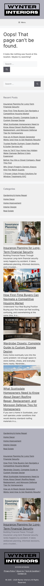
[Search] (6, 69)
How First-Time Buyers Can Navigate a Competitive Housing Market (21, 299)
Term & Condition (32, 571)
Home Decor (9, 199)
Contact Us (22, 573)
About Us (20, 571)
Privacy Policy (9, 571)
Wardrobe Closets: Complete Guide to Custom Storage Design (22, 347)
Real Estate (8, 211)
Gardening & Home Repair (15, 195)
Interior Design (9, 207)
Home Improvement (12, 203)
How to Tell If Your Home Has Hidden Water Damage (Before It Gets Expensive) (20, 153)
